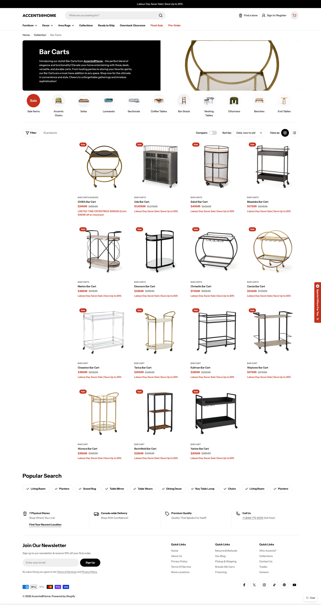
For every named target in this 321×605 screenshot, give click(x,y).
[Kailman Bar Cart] (216, 332)
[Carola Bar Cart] (273, 251)
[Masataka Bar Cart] (273, 166)
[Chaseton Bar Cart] (103, 332)
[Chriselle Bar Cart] (216, 251)
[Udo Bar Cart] (160, 166)
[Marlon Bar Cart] (103, 251)
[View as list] (294, 133)
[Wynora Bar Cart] (103, 414)
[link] (33, 104)
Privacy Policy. (89, 571)
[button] (317, 302)
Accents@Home (41, 596)
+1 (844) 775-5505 (252, 517)
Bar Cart (83, 363)
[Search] (161, 15)
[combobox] (115, 15)
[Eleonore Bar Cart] (160, 251)
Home (26, 35)
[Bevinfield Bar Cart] (160, 414)
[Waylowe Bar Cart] (273, 332)
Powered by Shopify (63, 596)
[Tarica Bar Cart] (160, 332)
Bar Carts (140, 197)
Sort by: (227, 132)
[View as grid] (285, 133)
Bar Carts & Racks (88, 197)
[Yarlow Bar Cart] (216, 414)
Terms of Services (66, 571)
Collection (40, 35)
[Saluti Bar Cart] (216, 166)
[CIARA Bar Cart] (103, 166)
